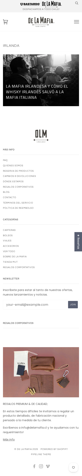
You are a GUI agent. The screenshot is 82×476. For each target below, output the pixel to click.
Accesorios (11, 246)
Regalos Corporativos (18, 187)
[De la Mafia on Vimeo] (48, 467)
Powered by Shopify (54, 449)
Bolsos (8, 235)
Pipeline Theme (41, 454)
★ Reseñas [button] (78, 241)
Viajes (7, 241)
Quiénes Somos (13, 166)
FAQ (5, 160)
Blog (6, 192)
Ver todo (9, 251)
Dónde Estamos (13, 181)
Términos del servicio (18, 203)
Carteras (9, 230)
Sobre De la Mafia (15, 257)
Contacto (9, 197)
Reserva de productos (18, 171)
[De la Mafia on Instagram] (41, 467)
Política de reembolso (18, 208)
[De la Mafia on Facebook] (34, 467)
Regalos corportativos (19, 267)
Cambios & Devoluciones (19, 176)
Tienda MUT (10, 262)
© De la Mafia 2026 (26, 449)
